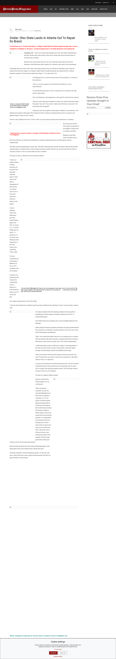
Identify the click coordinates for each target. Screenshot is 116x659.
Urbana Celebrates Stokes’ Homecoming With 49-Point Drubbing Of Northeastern (99, 83)
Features (37, 30)
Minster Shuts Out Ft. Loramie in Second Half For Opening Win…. (102, 57)
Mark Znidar (18, 29)
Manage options (58, 656)
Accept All (53, 653)
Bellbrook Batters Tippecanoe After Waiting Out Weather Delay (103, 71)
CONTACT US (106, 2)
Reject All (62, 653)
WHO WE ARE (98, 2)
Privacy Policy (58, 649)
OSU (40, 30)
